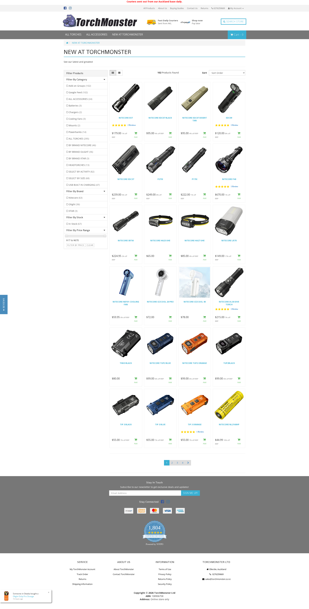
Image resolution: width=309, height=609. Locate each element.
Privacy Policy (164, 574)
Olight (74, 204)
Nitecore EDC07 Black (160, 117)
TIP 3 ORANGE (194, 424)
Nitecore (75, 197)
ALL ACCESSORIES (96, 34)
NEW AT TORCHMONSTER (127, 34)
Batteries (75, 105)
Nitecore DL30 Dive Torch (229, 303)
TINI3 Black (126, 363)
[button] (4, 304)
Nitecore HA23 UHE (160, 240)
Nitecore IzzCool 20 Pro (160, 301)
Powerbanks (77, 132)
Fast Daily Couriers (168, 22)
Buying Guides (177, 8)
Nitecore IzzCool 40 (195, 301)
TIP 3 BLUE (160, 424)
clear (90, 245)
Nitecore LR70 (229, 240)
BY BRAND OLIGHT (81, 151)
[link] (162, 502)
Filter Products (74, 73)
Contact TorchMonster (124, 574)
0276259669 (219, 8)
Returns (204, 8)
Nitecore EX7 (126, 117)
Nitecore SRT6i (126, 240)
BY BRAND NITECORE (82, 145)
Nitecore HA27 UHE (195, 240)
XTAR (73, 210)
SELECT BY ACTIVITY (81, 171)
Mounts (74, 125)
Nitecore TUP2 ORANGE (194, 363)
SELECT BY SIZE (79, 178)
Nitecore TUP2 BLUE (160, 363)
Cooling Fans (77, 118)
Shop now (197, 22)
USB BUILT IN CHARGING (84, 184)
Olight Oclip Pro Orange (23, 596)
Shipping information (82, 584)
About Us (162, 8)
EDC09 (229, 117)
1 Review (234, 125)
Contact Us (192, 8)
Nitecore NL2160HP (229, 424)
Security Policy (165, 584)
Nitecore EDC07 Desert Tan (194, 119)
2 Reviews (132, 125)
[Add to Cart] (136, 135)
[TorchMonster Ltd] (100, 21)
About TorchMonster (124, 569)
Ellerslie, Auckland (217, 569)
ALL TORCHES (73, 34)
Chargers (75, 112)
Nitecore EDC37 (125, 179)
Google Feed (78, 92)
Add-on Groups (80, 85)
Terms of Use (165, 569)
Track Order (82, 574)
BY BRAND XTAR (79, 158)
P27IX (160, 179)
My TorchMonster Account (82, 569)
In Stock (75, 223)
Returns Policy (165, 579)
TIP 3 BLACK (126, 424)
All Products (149, 8)
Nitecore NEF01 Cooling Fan (126, 303)
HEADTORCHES (79, 165)
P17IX (194, 179)
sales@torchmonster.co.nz (218, 579)
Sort (204, 72)
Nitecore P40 (229, 179)
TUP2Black (229, 363)
